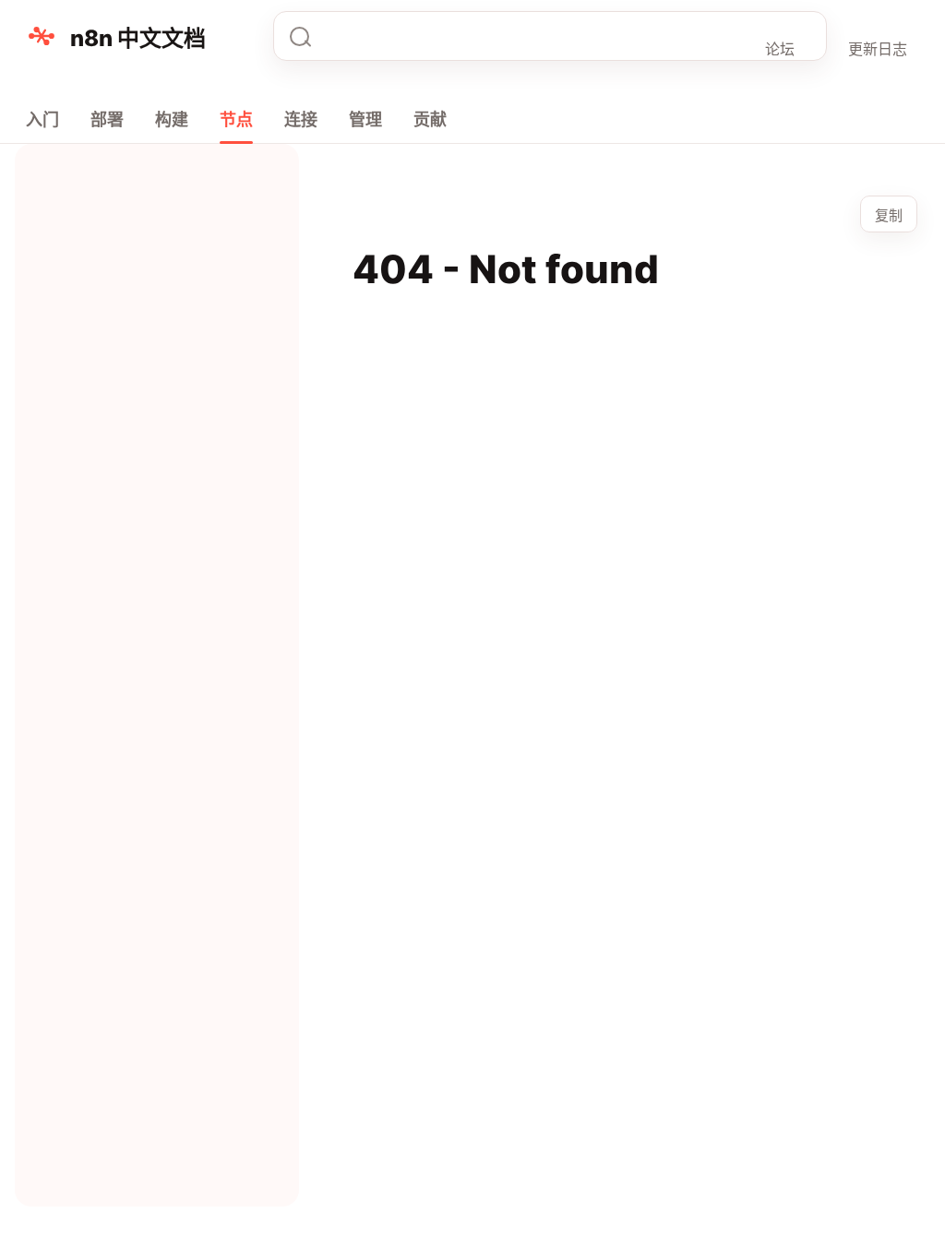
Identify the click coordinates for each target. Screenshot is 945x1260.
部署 (107, 119)
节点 (236, 119)
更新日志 (877, 49)
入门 (42, 119)
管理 (365, 119)
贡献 (430, 119)
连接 (300, 119)
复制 (889, 215)
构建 (171, 119)
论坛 (780, 49)
